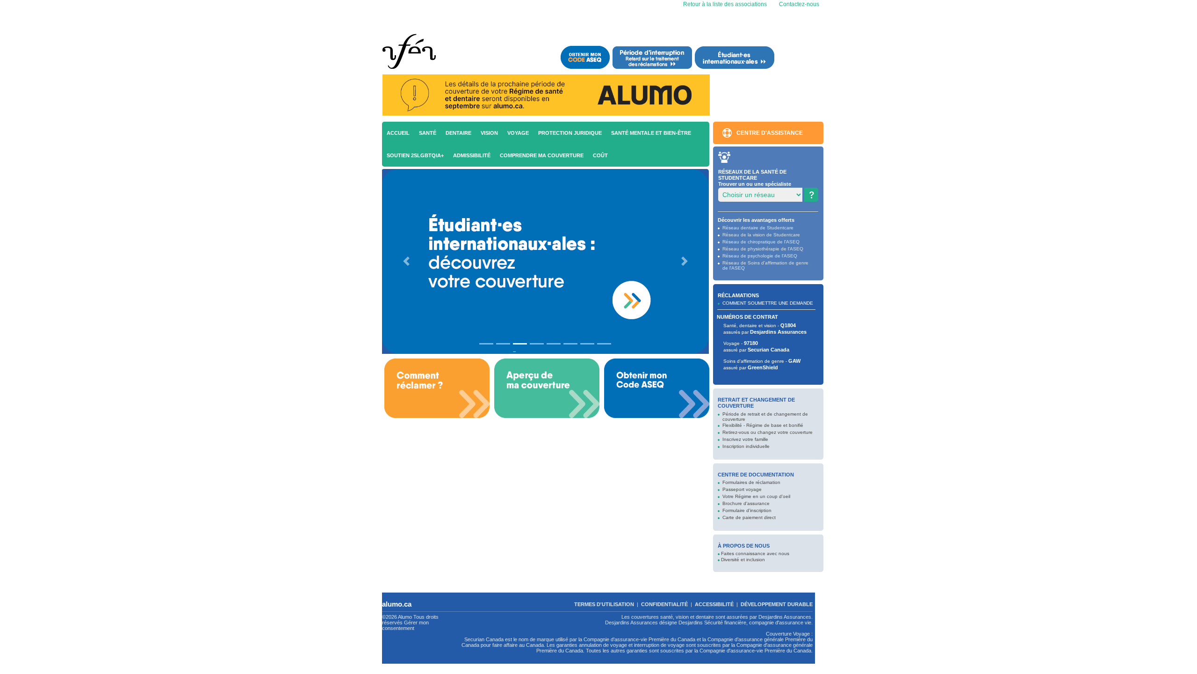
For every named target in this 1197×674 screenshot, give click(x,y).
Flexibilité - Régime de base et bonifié (762, 425)
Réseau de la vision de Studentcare (761, 234)
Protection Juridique (570, 133)
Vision (489, 133)
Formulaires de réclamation (751, 482)
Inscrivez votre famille (745, 439)
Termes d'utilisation (604, 604)
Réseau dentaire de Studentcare (757, 227)
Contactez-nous (799, 4)
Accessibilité (714, 604)
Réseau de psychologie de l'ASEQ (759, 255)
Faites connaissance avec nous (755, 553)
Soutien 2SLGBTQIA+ (415, 155)
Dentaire (458, 133)
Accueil (398, 133)
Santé (427, 133)
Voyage (518, 133)
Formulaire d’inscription (747, 510)
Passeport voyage (742, 489)
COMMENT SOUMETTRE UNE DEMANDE (767, 303)
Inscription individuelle (746, 446)
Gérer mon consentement (405, 625)
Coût (600, 155)
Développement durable (777, 604)
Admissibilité (471, 155)
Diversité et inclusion (743, 559)
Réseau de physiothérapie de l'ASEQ (762, 248)
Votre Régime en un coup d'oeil (756, 496)
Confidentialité (664, 604)
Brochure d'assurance (746, 503)
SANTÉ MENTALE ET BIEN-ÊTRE (651, 133)
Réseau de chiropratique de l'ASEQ (761, 241)
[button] (406, 261)
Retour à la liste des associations (724, 4)
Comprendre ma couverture (542, 155)
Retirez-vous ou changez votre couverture (767, 432)
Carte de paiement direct (749, 517)
